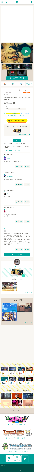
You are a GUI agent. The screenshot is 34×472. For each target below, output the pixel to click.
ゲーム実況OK (25, 113)
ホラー (7, 115)
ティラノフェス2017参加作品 (12, 113)
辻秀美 (8, 158)
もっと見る (28, 292)
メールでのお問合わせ (17, 458)
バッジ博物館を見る (24, 134)
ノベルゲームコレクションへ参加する (13, 150)
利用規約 (3, 465)
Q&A (9, 458)
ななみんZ (9, 211)
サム (8, 230)
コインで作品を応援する (18, 121)
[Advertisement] (17, 24)
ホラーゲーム (13, 115)
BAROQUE (9, 176)
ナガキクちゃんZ (11, 193)
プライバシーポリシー (23, 465)
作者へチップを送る (29, 84)
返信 (27, 166)
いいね (19, 166)
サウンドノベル (20, 115)
